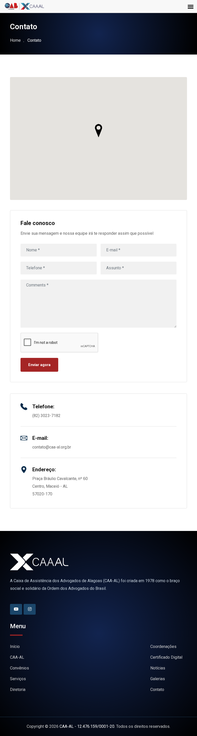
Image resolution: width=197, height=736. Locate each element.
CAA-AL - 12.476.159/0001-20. (87, 726)
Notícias (157, 668)
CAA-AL (17, 657)
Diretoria (17, 689)
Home (15, 40)
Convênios (19, 668)
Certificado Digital (166, 657)
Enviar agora (39, 364)
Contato (157, 689)
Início (15, 646)
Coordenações (163, 646)
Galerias (157, 678)
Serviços (18, 678)
